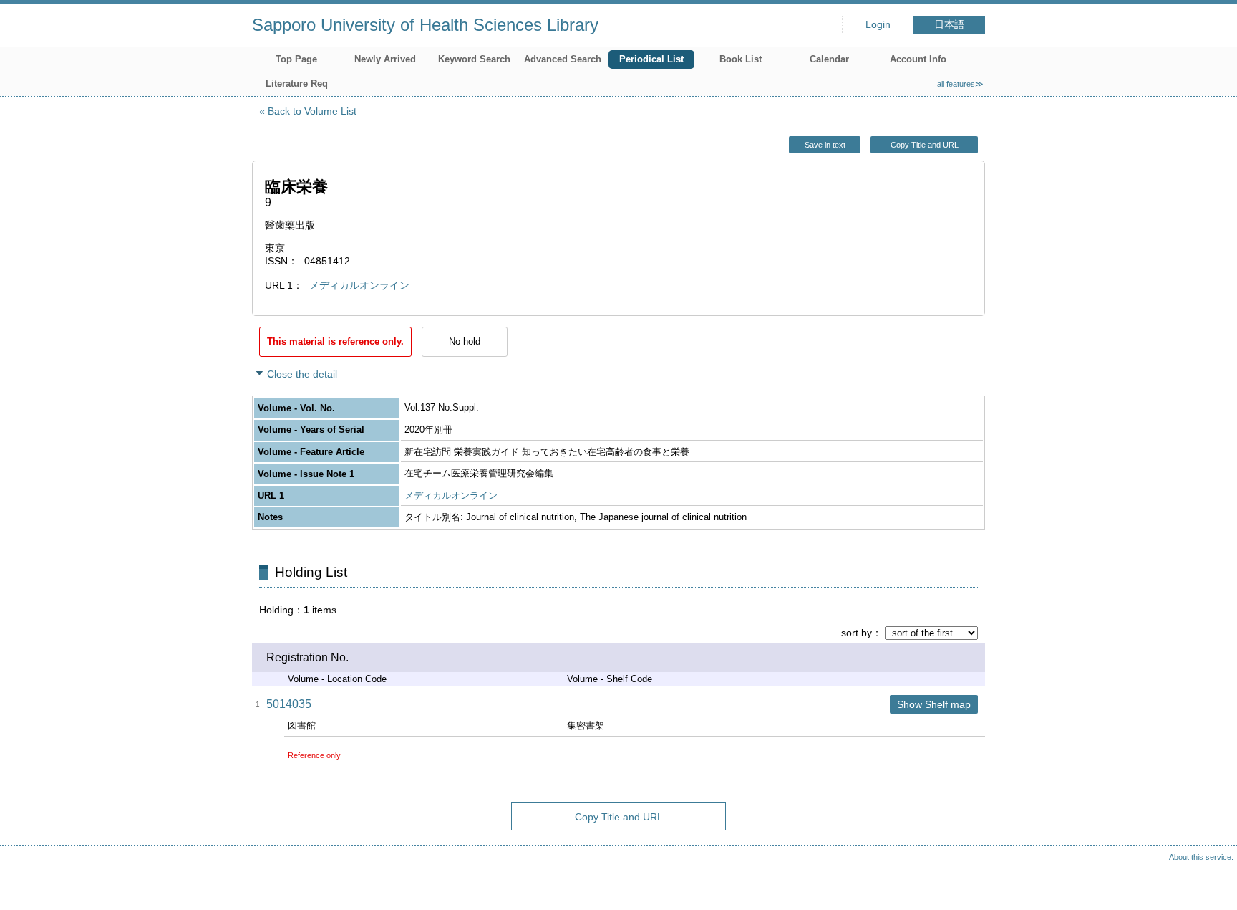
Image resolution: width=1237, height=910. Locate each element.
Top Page (296, 59)
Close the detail (302, 374)
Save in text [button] (825, 144)
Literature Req (297, 83)
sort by (856, 632)
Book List (740, 59)
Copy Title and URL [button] (925, 144)
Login (878, 24)
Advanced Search (562, 59)
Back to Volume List (312, 111)
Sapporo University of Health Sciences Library (425, 24)
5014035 (288, 704)
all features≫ (960, 84)
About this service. (1201, 857)
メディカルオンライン (359, 285)
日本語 (949, 24)
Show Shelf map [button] (934, 704)
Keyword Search (474, 59)
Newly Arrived (385, 59)
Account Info (918, 59)
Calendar (829, 59)
